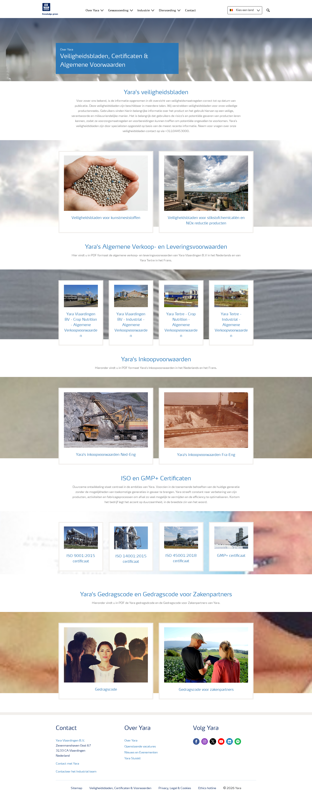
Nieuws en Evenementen (141, 752)
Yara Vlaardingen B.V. (70, 740)
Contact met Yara (67, 763)
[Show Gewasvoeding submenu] (131, 10)
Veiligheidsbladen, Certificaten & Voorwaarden (120, 788)
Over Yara (130, 740)
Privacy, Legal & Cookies (175, 788)
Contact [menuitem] (190, 10)
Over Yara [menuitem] (92, 10)
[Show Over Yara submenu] (102, 10)
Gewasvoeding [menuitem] (118, 10)
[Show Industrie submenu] (152, 10)
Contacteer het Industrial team (76, 771)
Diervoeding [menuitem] (167, 10)
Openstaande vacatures (140, 746)
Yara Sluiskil (132, 758)
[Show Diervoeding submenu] (178, 10)
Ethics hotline (207, 788)
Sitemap (76, 788)
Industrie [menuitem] (143, 10)
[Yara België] (50, 9)
